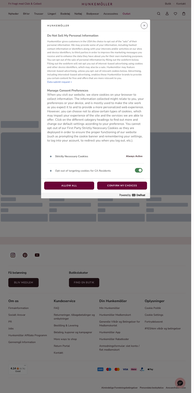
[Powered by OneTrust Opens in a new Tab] (133, 195)
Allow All (69, 185)
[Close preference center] (144, 26)
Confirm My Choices (122, 185)
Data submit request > (59, 82)
